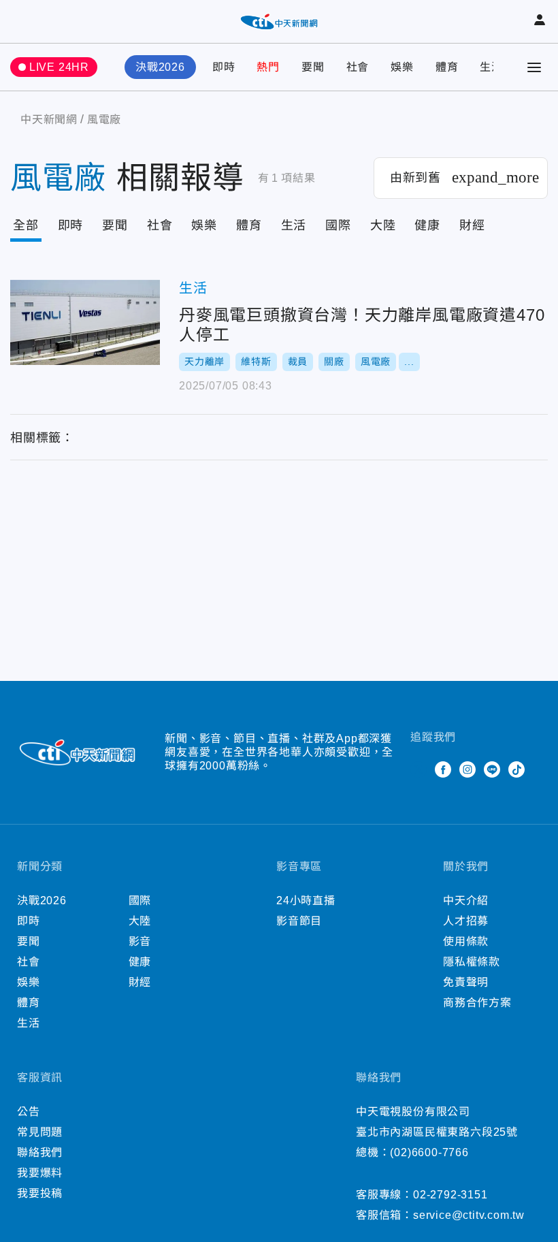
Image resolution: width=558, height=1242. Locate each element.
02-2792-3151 (450, 1194)
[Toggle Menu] (534, 67)
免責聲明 (466, 982)
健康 (427, 225)
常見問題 (40, 1132)
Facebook (443, 769)
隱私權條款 (471, 962)
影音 (140, 941)
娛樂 (402, 67)
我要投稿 (40, 1193)
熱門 (268, 67)
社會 (358, 67)
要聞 (313, 67)
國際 (338, 225)
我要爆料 (40, 1173)
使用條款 (466, 941)
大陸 (383, 225)
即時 (223, 67)
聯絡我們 (40, 1152)
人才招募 (466, 921)
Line (492, 769)
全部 (26, 225)
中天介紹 (466, 900)
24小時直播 (305, 900)
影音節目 (299, 921)
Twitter (418, 769)
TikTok (516, 769)
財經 (472, 225)
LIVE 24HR (59, 67)
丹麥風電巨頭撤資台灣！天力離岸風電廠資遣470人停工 (85, 322)
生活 (491, 67)
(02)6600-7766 (429, 1152)
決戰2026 (160, 67)
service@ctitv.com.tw (469, 1215)
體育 (447, 67)
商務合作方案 (477, 1002)
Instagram (467, 769)
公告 (28, 1111)
